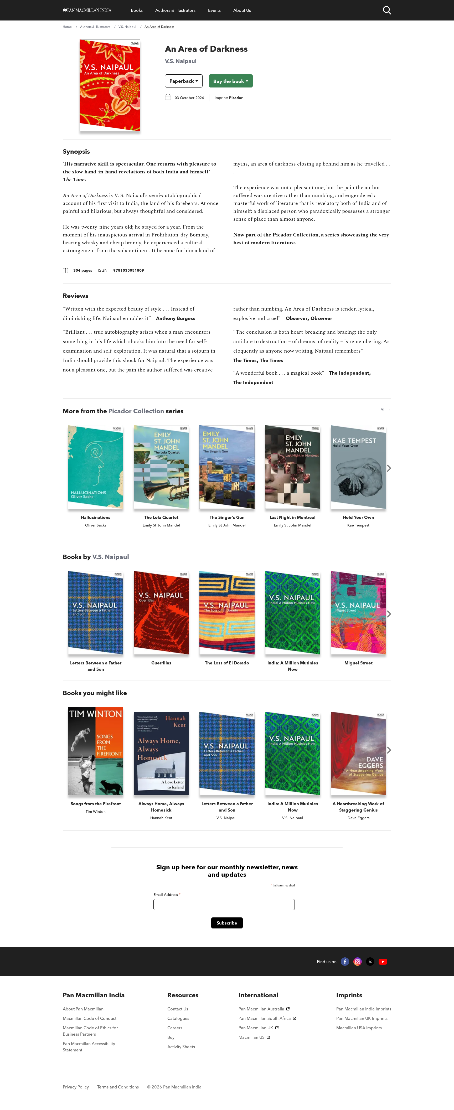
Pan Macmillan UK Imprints (362, 1018)
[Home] (87, 10)
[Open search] (387, 10)
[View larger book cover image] (110, 85)
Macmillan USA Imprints (359, 1027)
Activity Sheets (181, 1046)
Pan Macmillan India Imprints (363, 1008)
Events (214, 10)
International (258, 995)
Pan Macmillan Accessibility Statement (89, 1046)
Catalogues (178, 1018)
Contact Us (177, 1008)
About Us (242, 10)
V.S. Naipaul (127, 27)
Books (137, 10)
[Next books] (389, 468)
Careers (174, 1027)
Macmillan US (252, 1037)
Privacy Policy (76, 1087)
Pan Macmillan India (94, 995)
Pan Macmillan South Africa (265, 1018)
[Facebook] (345, 961)
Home (67, 27)
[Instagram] (357, 961)
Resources (182, 995)
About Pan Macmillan (83, 1008)
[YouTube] (383, 962)
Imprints (349, 995)
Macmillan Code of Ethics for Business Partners (90, 1031)
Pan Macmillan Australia (261, 1008)
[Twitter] (370, 961)
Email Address (166, 894)
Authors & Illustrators (175, 10)
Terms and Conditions (118, 1087)
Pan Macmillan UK (256, 1027)
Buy (170, 1037)
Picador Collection (136, 411)
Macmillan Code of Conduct (89, 1018)
